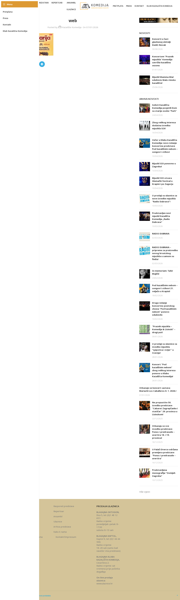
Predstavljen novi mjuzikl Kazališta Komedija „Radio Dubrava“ (161, 217)
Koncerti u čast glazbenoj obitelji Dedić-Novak (161, 41)
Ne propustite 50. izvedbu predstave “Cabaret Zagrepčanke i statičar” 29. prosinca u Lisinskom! (165, 408)
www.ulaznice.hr (104, 583)
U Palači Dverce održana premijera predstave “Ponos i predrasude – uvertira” (165, 454)
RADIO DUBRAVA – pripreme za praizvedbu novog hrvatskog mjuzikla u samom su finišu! (165, 253)
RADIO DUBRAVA (160, 233)
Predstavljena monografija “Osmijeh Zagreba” (163, 472)
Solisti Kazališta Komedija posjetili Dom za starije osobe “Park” (164, 107)
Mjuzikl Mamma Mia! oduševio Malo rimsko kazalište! (164, 80)
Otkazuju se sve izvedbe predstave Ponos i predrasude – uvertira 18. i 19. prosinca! (163, 431)
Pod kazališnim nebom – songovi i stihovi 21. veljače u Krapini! (165, 288)
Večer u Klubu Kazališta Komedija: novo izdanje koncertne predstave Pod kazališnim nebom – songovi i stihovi (165, 145)
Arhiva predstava (62, 526)
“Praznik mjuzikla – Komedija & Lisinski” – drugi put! (163, 329)
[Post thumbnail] (144, 44)
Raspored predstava (64, 506)
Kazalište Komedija (71, 27)
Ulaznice (58, 521)
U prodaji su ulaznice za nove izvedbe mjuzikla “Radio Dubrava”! (164, 198)
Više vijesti (144, 491)
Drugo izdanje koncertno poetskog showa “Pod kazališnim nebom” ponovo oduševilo (164, 308)
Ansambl (58, 516)
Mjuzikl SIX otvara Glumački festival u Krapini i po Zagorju (162, 181)
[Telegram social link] (42, 64)
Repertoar (59, 511)
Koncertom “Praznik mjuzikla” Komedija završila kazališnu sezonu (163, 61)
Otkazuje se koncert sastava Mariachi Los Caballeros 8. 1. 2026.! (157, 389)
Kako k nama (60, 531)
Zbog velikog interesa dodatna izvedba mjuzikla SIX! (164, 125)
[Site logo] (94, 5)
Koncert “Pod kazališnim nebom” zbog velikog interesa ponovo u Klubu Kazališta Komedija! (163, 370)
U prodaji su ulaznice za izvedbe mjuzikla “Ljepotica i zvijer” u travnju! (164, 348)
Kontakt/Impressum (66, 536)
